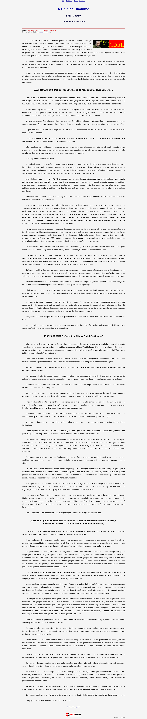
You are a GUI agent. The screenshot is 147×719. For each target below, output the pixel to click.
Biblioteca (69, 1)
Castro (76, 1)
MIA (63, 1)
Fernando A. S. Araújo (43, 32)
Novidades (82, 1)
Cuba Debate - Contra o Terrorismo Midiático (41, 30)
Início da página (73, 707)
